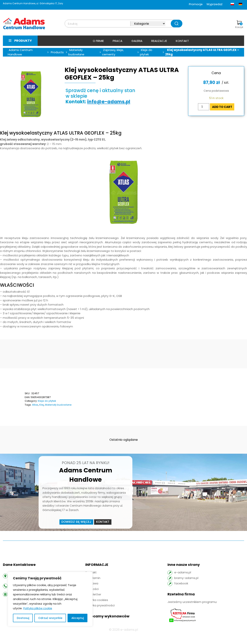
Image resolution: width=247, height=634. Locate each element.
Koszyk (239, 25)
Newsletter (93, 594)
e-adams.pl (182, 572)
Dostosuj (23, 618)
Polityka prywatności (100, 605)
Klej (41, 405)
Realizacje (159, 41)
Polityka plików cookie (37, 608)
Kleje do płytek (47, 401)
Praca (117, 41)
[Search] (176, 23)
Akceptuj (77, 618)
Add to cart (222, 107)
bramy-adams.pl (186, 578)
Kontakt (182, 41)
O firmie (98, 41)
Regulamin (92, 578)
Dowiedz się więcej (76, 522)
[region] (50, 599)
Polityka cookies (96, 600)
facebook (181, 583)
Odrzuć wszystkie (50, 618)
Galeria (136, 41)
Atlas (35, 405)
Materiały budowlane (58, 405)
